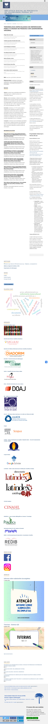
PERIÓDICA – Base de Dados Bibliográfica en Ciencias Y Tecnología (18, 516)
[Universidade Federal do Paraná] (20, 263)
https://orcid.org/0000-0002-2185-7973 (9, 50)
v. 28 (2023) (14, 23)
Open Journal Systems (8, 653)
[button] (6, 718)
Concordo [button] (29, 718)
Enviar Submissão (9, 284)
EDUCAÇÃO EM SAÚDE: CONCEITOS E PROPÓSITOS (14, 671)
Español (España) (7, 277)
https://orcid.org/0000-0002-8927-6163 (9, 38)
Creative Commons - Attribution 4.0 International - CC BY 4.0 (36, 196)
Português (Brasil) (7, 279)
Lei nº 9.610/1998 (33, 121)
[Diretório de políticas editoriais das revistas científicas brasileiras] (14, 353)
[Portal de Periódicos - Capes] (13, 330)
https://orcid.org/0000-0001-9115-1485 (9, 73)
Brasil (2, 0)
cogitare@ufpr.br (33, 686)
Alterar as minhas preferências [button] (33, 720)
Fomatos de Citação (35, 62)
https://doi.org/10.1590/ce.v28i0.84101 (13, 77)
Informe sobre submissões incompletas (17, 578)
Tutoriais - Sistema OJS (11, 625)
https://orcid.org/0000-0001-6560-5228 (9, 44)
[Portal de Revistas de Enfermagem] (12, 363)
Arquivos (9, 23)
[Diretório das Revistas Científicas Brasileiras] (11, 342)
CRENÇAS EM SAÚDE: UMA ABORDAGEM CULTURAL (14, 668)
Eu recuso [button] (35, 718)
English (5, 275)
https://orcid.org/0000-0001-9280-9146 (9, 67)
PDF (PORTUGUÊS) (35, 35)
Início (5, 23)
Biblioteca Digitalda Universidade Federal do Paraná (21, 12)
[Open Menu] (4, 17)
